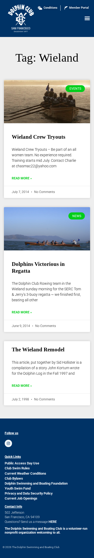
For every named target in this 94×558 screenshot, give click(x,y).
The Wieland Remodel (38, 349)
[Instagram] (8, 443)
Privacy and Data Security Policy (28, 493)
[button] (87, 18)
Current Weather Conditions (25, 473)
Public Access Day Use (22, 463)
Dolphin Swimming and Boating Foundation (36, 483)
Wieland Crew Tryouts (38, 137)
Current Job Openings (21, 498)
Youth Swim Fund (18, 488)
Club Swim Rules (17, 468)
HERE (53, 522)
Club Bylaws (14, 478)
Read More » (22, 178)
